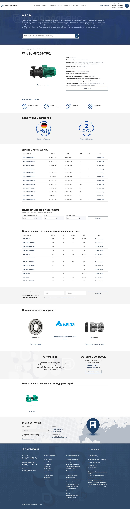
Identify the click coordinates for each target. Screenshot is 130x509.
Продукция (52, 5)
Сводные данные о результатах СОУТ (97, 486)
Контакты (83, 5)
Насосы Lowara (48, 459)
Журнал (44, 5)
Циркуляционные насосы (72, 464)
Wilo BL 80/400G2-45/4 (29, 157)
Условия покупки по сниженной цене (97, 482)
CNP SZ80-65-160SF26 (28, 281)
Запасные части (70, 491)
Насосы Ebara (47, 464)
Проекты (75, 5)
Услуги (60, 5)
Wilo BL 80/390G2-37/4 (29, 165)
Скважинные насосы (71, 473)
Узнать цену (87, 88)
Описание (36, 99)
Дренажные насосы (71, 468)
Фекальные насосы (71, 470)
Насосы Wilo (47, 477)
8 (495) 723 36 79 (117, 5)
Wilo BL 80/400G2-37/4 (29, 161)
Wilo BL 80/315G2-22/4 (29, 188)
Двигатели (68, 493)
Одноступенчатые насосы (72, 459)
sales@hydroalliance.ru (117, 3)
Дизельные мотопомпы (72, 486)
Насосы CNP (47, 466)
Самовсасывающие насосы (73, 466)
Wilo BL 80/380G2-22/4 (29, 176)
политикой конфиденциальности (67, 297)
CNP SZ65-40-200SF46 (28, 265)
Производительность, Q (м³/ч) (29, 215)
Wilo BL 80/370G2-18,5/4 (29, 184)
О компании (36, 5)
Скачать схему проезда (28, 439)
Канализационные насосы (72, 495)
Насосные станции (70, 477)
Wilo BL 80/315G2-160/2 (29, 191)
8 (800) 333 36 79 (117, 7)
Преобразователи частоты (73, 484)
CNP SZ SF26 (26, 277)
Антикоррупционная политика (95, 480)
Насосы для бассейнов (71, 475)
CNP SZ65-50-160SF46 (28, 258)
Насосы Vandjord (48, 475)
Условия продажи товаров (94, 477)
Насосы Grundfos (48, 470)
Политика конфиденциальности (96, 475)
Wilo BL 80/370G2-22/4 (29, 180)
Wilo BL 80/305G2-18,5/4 (29, 199)
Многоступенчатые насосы (73, 462)
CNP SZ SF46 (26, 239)
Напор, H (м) (47, 215)
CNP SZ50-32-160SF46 (28, 269)
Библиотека (67, 5)
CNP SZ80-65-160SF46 (28, 242)
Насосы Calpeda (48, 462)
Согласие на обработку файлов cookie (97, 484)
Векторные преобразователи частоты (75, 479)
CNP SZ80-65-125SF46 (28, 246)
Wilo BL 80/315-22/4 (28, 195)
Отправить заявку (104, 5)
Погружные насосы (71, 488)
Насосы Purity (47, 473)
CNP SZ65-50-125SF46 (28, 261)
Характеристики (27, 99)
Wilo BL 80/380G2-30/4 (29, 172)
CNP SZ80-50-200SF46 (28, 250)
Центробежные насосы (71, 499)
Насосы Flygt (47, 468)
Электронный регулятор (72, 482)
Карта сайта (39, 504)
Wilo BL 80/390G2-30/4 (29, 169)
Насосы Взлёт (47, 479)
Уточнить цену (100, 157)
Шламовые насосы (71, 497)
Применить (98, 218)
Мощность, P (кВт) (70, 215)
